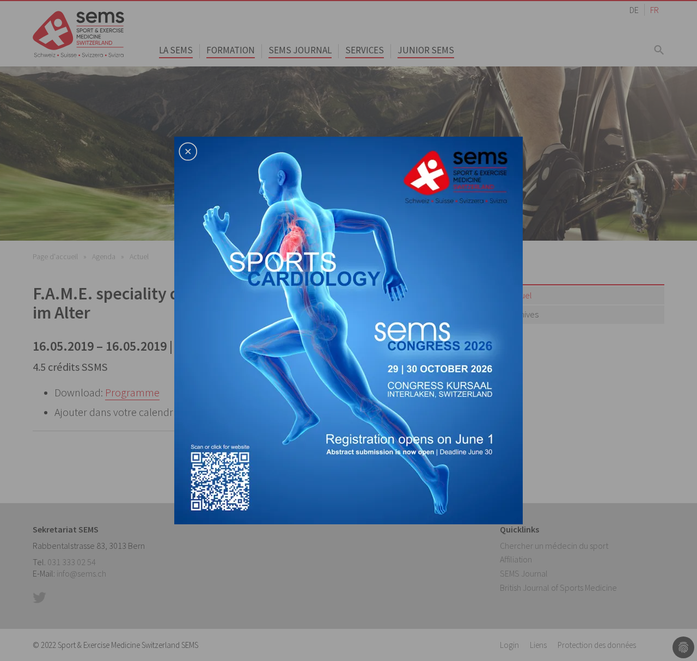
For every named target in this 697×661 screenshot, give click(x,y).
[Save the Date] (348, 329)
